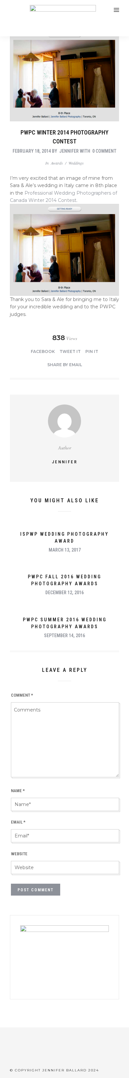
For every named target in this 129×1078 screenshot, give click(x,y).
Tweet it (70, 351)
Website (19, 853)
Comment (22, 695)
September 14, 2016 (64, 635)
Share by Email (64, 364)
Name (18, 790)
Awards (57, 163)
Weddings (76, 163)
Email (18, 822)
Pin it (91, 351)
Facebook (43, 351)
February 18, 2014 (32, 151)
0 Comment (104, 151)
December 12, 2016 (64, 592)
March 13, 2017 (65, 550)
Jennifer (69, 151)
